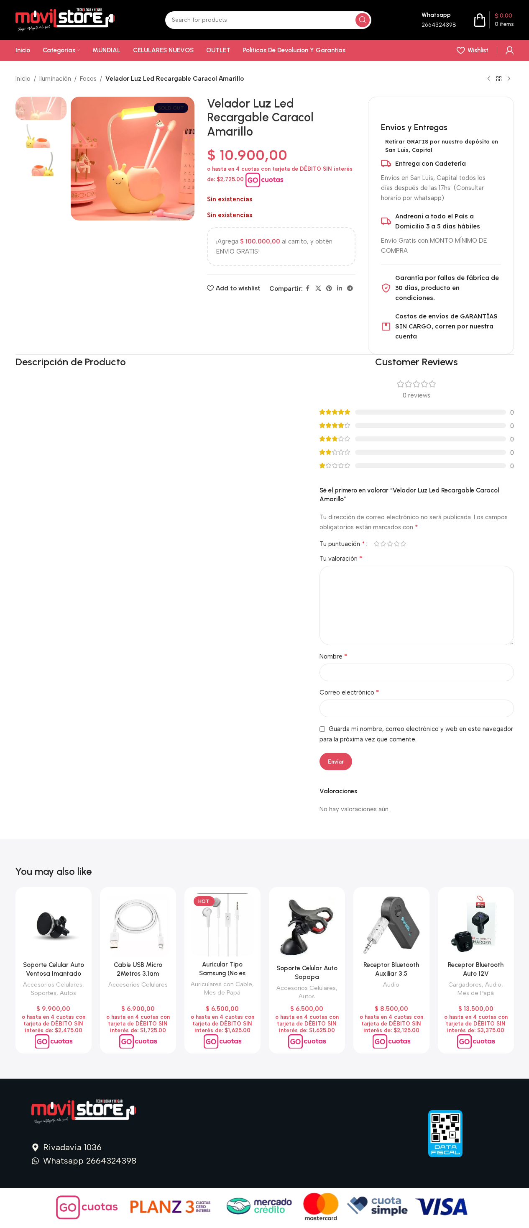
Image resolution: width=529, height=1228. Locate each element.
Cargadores (465, 984)
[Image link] (83, 1111)
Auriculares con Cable (221, 984)
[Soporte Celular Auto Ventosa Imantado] (53, 925)
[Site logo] (65, 19)
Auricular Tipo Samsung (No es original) (222, 973)
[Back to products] (499, 79)
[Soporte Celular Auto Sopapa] (307, 926)
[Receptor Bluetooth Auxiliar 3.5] (391, 925)
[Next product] (509, 79)
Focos (88, 78)
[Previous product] (489, 79)
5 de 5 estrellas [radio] (403, 544)
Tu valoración (341, 558)
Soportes (43, 993)
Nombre (333, 656)
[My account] (509, 50)
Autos (68, 993)
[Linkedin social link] (340, 289)
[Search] (362, 20)
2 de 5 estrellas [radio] (383, 544)
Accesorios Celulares (52, 984)
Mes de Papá (222, 992)
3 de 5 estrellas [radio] (390, 544)
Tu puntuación (342, 544)
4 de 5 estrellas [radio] (397, 544)
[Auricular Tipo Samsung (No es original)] (222, 924)
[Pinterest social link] (329, 289)
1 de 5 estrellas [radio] (376, 544)
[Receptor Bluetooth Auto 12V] (476, 925)
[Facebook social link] (308, 289)
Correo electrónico (349, 692)
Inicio (23, 78)
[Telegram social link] (350, 289)
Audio (391, 984)
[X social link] (318, 289)
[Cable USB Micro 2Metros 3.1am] (138, 925)
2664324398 (439, 25)
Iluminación (55, 78)
